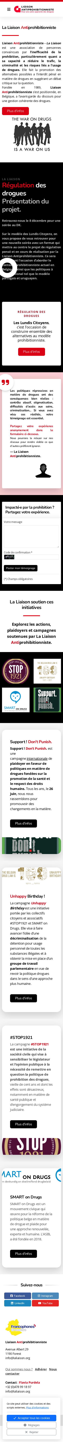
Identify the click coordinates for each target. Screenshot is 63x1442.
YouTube (47, 1303)
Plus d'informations (37, 1407)
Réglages (34, 1425)
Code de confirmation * (18, 552)
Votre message (13, 522)
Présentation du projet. (25, 205)
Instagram (47, 1296)
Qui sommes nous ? (19, 1369)
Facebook (19, 1296)
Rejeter (33, 1432)
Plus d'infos (15, 111)
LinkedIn (19, 1303)
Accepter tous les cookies (34, 1418)
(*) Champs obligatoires (18, 579)
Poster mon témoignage (20, 568)
